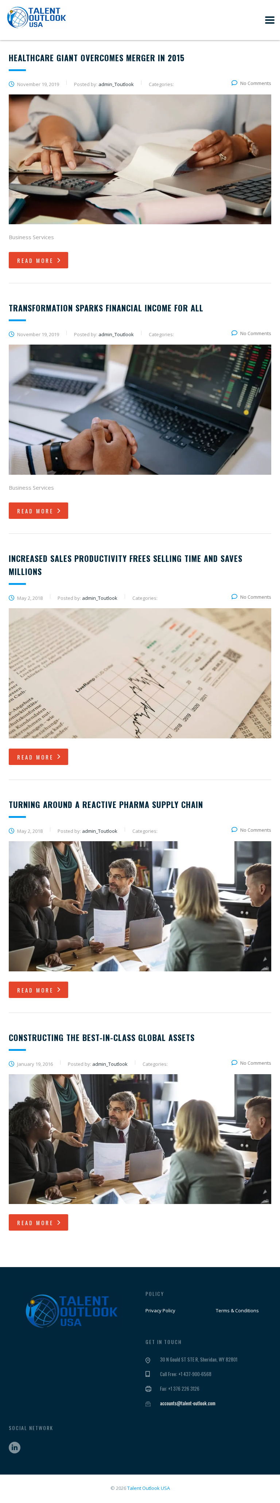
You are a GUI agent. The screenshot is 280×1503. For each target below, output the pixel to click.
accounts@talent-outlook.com (187, 1403)
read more (35, 260)
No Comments (255, 83)
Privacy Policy (160, 1310)
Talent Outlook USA (148, 1488)
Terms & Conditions (237, 1310)
